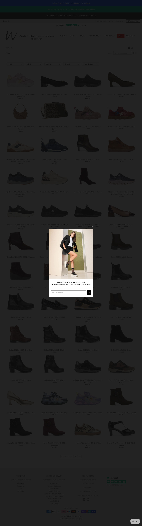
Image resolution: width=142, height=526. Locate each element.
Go (89, 292)
